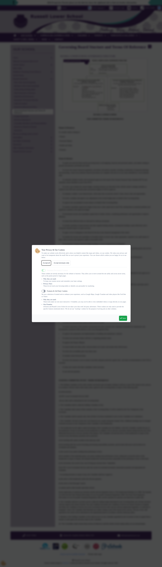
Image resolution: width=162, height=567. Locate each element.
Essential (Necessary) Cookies (57, 270)
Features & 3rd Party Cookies (57, 291)
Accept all (46, 263)
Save (124, 318)
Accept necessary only (61, 263)
